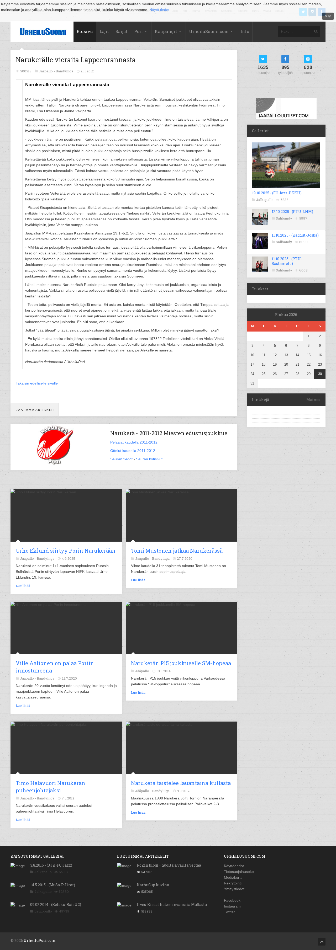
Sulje (328, 16)
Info (244, 31)
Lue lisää (23, 585)
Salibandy (284, 218)
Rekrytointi (233, 883)
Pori (138, 31)
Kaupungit (166, 31)
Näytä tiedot (159, 10)
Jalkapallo (265, 199)
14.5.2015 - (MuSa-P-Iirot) (52, 884)
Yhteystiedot (234, 889)
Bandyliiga (64, 71)
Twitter (229, 912)
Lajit (104, 31)
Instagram (232, 906)
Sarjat (122, 31)
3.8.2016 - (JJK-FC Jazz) (51, 865)
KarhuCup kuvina (153, 884)
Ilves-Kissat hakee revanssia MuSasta (172, 904)
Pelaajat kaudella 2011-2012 (134, 442)
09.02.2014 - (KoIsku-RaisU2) (55, 904)
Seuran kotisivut (149, 459)
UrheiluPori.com (40, 940)
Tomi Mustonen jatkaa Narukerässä (177, 550)
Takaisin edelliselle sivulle (37, 383)
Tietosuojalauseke (239, 871)
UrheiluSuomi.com (209, 31)
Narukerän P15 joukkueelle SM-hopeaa (181, 663)
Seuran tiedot (121, 459)
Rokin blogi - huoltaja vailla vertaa (169, 865)
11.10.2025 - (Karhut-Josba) (295, 235)
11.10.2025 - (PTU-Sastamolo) (287, 261)
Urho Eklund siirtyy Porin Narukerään (66, 550)
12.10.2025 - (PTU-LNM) (292, 211)
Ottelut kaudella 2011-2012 (132, 451)
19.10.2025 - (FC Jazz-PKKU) (277, 192)
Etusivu (85, 31)
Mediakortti (233, 877)
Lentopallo (43, 911)
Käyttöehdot (234, 866)
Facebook (232, 900)
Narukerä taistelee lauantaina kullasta (181, 783)
